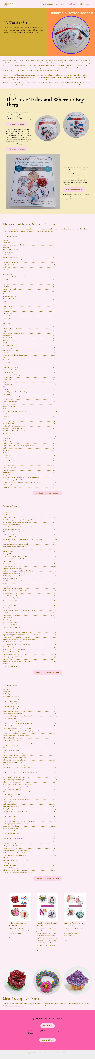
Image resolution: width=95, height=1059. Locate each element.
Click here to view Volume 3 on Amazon (47, 878)
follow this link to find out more (14, 1006)
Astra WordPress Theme (60, 1053)
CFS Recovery (60, 4)
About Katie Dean (48, 4)
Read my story (47, 1025)
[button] (65, 4)
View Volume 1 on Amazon (16, 124)
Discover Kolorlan (47, 1040)
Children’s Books (84, 4)
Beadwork (72, 4)
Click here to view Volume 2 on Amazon (47, 672)
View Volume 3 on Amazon (74, 189)
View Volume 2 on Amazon (17, 149)
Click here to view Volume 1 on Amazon (47, 493)
